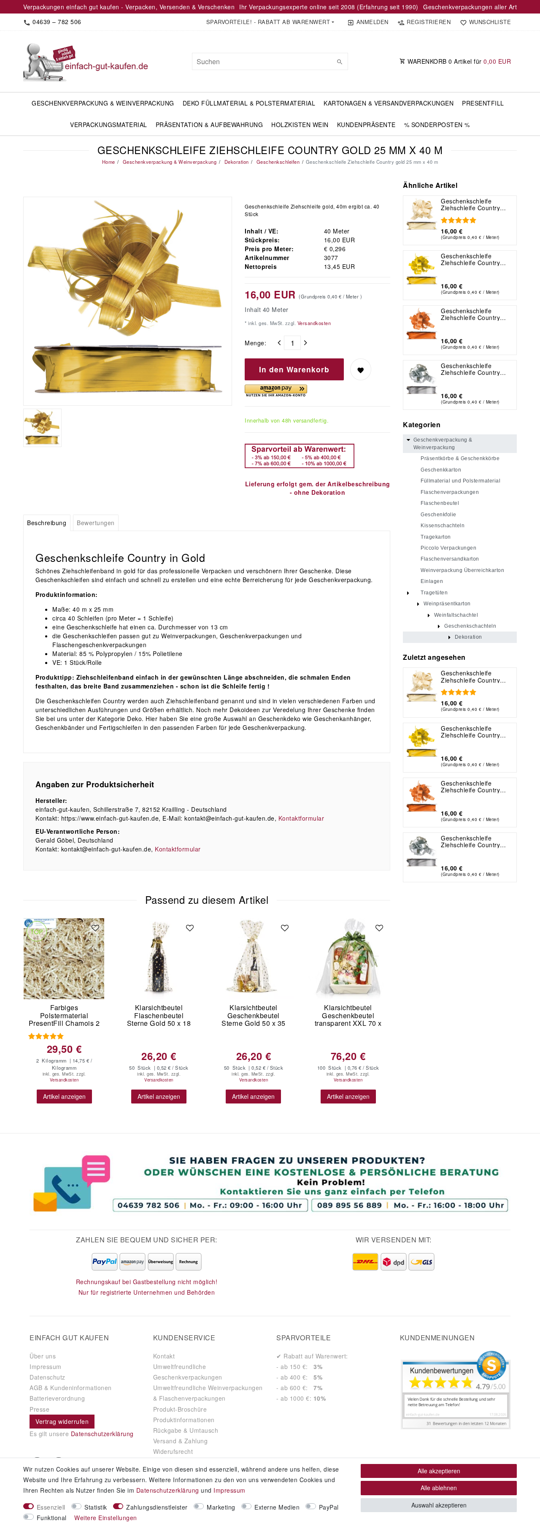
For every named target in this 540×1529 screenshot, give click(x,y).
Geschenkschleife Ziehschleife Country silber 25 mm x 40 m (470, 369)
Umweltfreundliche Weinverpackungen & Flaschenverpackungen (208, 1392)
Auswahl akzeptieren (439, 1505)
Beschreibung (46, 522)
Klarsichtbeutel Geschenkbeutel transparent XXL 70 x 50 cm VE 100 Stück (348, 1015)
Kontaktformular (301, 818)
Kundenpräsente (366, 124)
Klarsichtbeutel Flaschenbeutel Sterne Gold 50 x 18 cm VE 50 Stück (159, 1015)
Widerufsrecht (173, 1451)
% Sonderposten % (437, 124)
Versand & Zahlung (180, 1441)
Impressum (46, 1366)
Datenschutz (47, 1377)
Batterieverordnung (57, 1398)
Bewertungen (96, 522)
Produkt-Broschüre (180, 1409)
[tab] (46, 523)
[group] (64, 958)
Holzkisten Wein (300, 124)
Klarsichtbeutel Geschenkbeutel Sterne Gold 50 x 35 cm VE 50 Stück (253, 1015)
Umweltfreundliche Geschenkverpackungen (187, 1371)
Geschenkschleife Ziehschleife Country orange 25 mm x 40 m (472, 314)
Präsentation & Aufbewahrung (209, 124)
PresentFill (483, 103)
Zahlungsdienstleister (157, 1507)
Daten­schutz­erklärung (167, 1490)
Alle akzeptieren (439, 1471)
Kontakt (164, 1356)
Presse (39, 1409)
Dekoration (236, 161)
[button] (270, 22)
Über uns (43, 1356)
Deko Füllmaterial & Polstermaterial (249, 103)
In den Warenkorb (294, 369)
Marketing (221, 1507)
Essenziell (51, 1507)
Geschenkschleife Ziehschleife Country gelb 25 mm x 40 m (470, 259)
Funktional (52, 1517)
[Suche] (340, 61)
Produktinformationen (184, 1419)
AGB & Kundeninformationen (71, 1387)
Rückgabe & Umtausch (186, 1430)
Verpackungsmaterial (108, 124)
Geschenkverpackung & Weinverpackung (103, 103)
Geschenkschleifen (277, 161)
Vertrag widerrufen (62, 1421)
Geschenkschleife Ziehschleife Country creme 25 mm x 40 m (471, 204)
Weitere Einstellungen (105, 1517)
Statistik (95, 1507)
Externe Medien (277, 1507)
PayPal (329, 1507)
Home (108, 161)
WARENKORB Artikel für (458, 61)
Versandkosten (313, 323)
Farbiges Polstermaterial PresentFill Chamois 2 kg (64, 1015)
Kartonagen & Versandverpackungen (389, 103)
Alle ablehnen (439, 1487)
